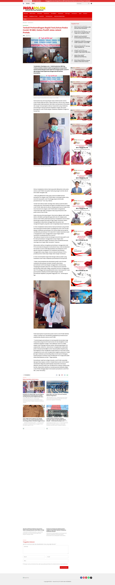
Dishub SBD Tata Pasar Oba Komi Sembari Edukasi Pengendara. (56, 395)
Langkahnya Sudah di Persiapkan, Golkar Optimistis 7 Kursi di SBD (82, 42)
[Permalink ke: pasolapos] (24, 35)
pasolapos (28, 35)
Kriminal (85, 13)
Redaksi (28, 3)
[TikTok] (91, 578)
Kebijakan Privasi (33, 16)
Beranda (26, 13)
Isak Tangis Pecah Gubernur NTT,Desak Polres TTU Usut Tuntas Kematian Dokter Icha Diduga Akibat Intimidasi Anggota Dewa (34, 420)
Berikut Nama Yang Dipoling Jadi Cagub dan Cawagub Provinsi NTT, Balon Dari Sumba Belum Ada (82, 32)
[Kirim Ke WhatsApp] (67, 375)
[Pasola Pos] (34, 8)
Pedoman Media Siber (59, 16)
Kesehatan (46, 13)
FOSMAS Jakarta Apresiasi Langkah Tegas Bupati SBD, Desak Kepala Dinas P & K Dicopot (82, 51)
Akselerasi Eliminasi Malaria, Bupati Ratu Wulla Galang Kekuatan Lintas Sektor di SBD (33, 529)
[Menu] (24, 3)
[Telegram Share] (65, 375)
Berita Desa (32, 13)
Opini (80, 13)
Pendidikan (53, 13)
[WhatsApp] (89, 578)
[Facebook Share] (57, 375)
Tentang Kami (49, 16)
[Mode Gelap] (91, 3)
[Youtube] (86, 578)
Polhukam (39, 13)
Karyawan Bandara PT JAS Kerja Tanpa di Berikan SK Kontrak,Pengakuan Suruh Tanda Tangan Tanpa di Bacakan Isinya (82, 47)
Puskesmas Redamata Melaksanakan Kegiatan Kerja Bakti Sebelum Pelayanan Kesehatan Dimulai (56, 530)
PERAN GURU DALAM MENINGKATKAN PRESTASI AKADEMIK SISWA (80, 56)
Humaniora (74, 13)
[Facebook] (81, 578)
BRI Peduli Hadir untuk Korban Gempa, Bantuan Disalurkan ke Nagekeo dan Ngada (43, 1)
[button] (88, 3)
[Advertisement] (52, 177)
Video (25, 19)
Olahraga (67, 13)
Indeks (33, 3)
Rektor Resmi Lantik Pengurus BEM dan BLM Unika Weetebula (82, 28)
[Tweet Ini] (59, 375)
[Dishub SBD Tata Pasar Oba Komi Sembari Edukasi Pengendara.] (57, 387)
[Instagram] (84, 578)
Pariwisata (60, 13)
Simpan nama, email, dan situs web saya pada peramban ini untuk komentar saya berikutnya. (46, 564)
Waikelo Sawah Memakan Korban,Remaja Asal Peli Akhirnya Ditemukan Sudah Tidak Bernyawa (82, 37)
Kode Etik (41, 16)
